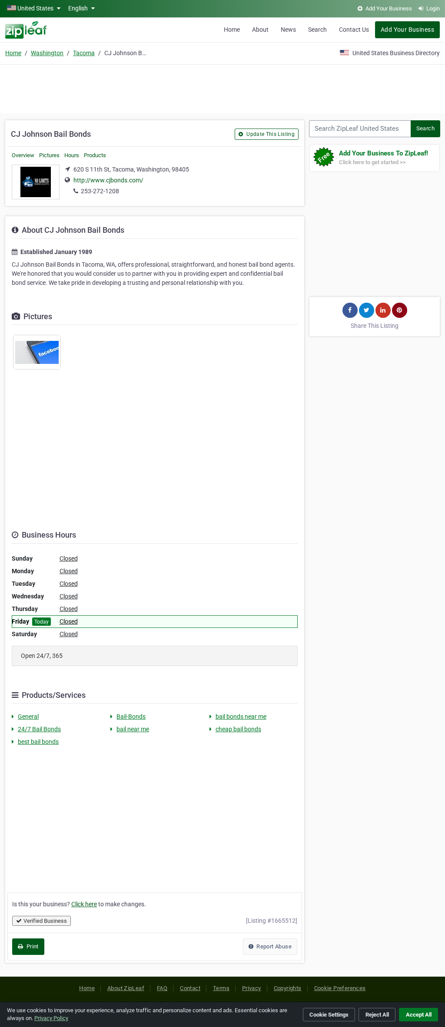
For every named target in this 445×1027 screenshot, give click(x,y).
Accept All (419, 1014)
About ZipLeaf (125, 988)
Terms (221, 988)
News (288, 29)
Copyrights (288, 988)
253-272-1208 (100, 191)
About (260, 29)
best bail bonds (38, 741)
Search (317, 29)
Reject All (377, 1014)
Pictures (49, 155)
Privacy (251, 988)
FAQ (162, 988)
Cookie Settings (329, 1014)
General (28, 716)
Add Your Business (407, 29)
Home (232, 29)
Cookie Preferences (340, 988)
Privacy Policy (51, 1018)
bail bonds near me (241, 716)
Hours (71, 155)
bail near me (132, 729)
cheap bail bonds (238, 729)
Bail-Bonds (131, 716)
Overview (23, 155)
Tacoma (84, 53)
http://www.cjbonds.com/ (108, 180)
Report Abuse (273, 946)
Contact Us (354, 29)
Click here (84, 904)
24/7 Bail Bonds (39, 729)
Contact (190, 988)
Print (31, 946)
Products (95, 155)
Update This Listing (270, 134)
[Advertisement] (222, 87)
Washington (47, 53)
